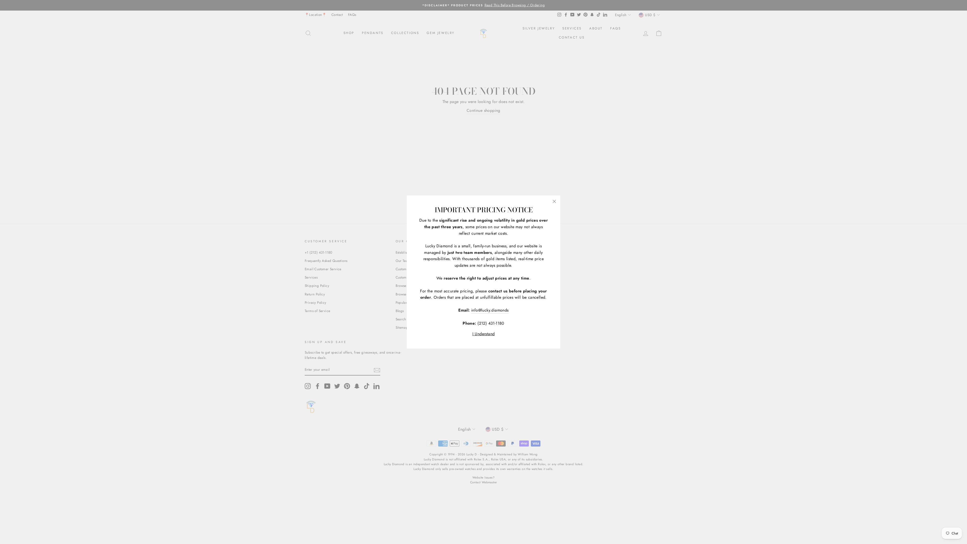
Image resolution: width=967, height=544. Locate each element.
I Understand (483, 334)
